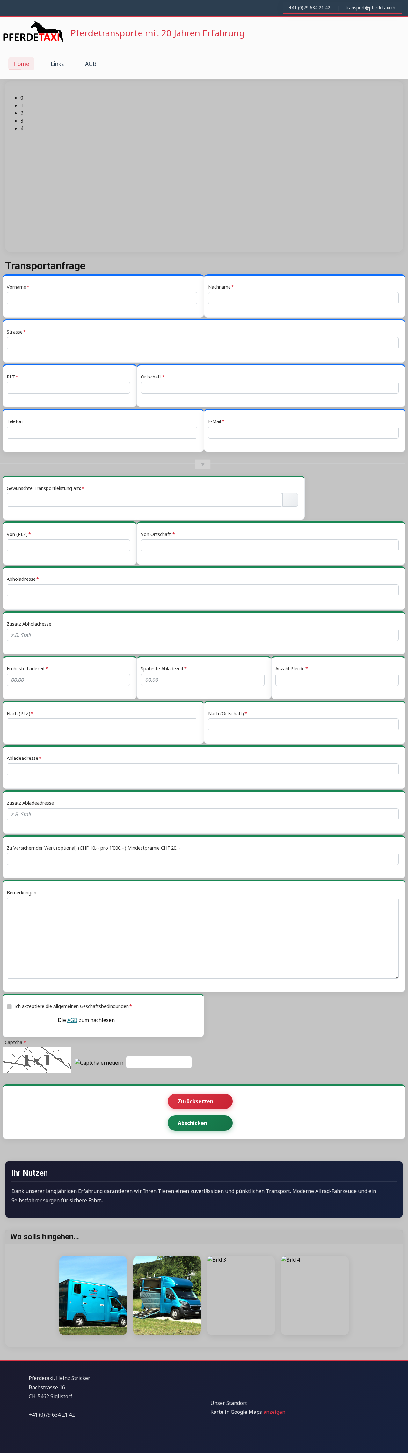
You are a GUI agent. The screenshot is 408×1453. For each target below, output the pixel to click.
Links (57, 64)
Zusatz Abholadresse (29, 624)
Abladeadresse (22, 758)
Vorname (16, 287)
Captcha (13, 1042)
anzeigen (274, 1411)
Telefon (15, 421)
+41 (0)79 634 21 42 (309, 7)
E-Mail (214, 421)
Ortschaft (151, 377)
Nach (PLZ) (18, 713)
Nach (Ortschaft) (226, 713)
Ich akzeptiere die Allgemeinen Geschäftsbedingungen (71, 1006)
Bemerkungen (21, 892)
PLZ (11, 377)
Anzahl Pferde (290, 668)
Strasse (15, 332)
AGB (91, 64)
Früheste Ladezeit (26, 668)
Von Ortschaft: (156, 534)
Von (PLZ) (17, 534)
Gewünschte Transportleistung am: (44, 488)
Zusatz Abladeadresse (30, 803)
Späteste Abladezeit (162, 668)
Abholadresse (21, 579)
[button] (209, 98)
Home (21, 64)
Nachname (219, 287)
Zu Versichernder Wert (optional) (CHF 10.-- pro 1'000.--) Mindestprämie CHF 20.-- (93, 848)
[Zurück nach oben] (400, 1445)
